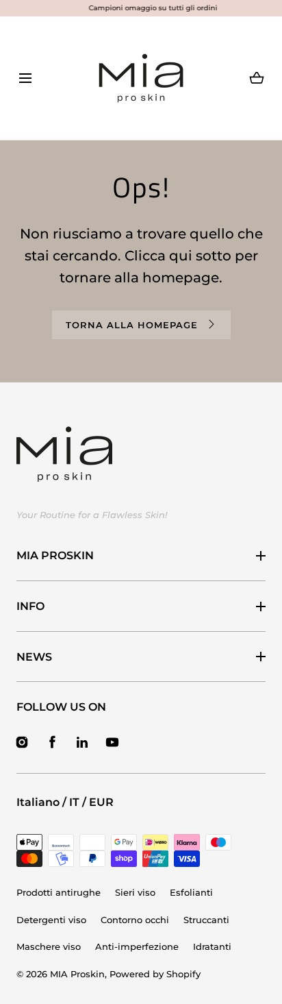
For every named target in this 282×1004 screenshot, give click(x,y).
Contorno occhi (135, 919)
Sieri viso (135, 892)
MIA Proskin (77, 973)
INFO (30, 606)
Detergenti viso (51, 919)
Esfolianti (191, 892)
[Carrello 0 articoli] (257, 78)
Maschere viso (48, 946)
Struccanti (206, 919)
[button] (25, 78)
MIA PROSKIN (55, 555)
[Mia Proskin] (64, 454)
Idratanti (212, 946)
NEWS (34, 656)
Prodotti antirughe (58, 892)
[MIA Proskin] (141, 78)
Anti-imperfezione (137, 946)
